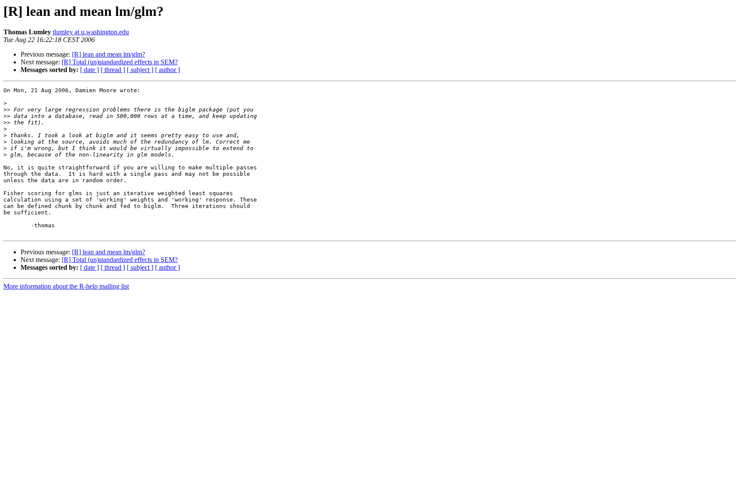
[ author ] (167, 69)
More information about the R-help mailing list (66, 286)
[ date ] (89, 69)
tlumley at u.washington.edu (91, 32)
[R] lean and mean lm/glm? (108, 54)
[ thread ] (113, 69)
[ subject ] (140, 69)
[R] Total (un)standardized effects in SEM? (120, 62)
